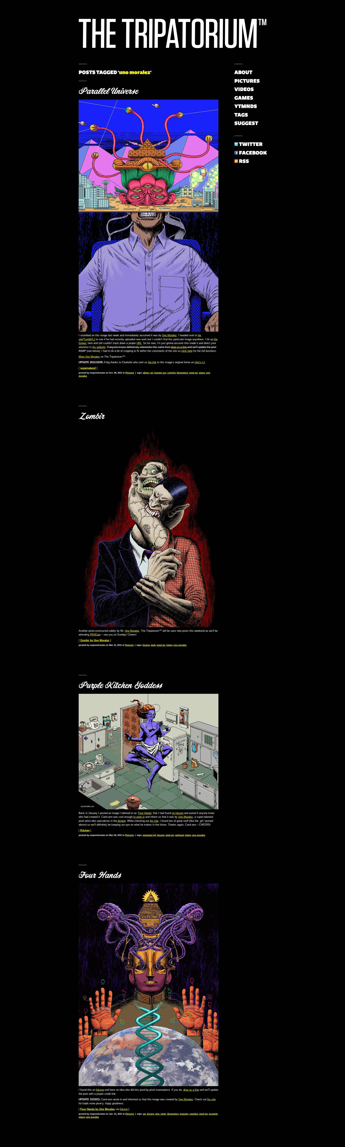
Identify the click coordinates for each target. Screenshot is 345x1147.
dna (157, 1114)
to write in (139, 816)
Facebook (253, 153)
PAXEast (95, 634)
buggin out (160, 373)
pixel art (193, 373)
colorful (171, 373)
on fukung (177, 813)
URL (139, 343)
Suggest (246, 123)
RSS (244, 161)
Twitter (251, 144)
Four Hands (145, 813)
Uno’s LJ (200, 362)
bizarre (146, 645)
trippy (202, 373)
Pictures (129, 373)
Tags (241, 115)
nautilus (193, 1114)
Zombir (91, 416)
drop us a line (179, 347)
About (243, 72)
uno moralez (180, 645)
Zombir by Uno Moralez (94, 640)
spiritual (179, 835)
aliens (146, 373)
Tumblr (88, 339)
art (151, 373)
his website (98, 347)
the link (152, 362)
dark (153, 645)
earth (163, 1114)
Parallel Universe (108, 91)
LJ (93, 339)
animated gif (149, 835)
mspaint (184, 1114)
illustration (182, 373)
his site (154, 820)
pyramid (213, 1114)
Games (243, 98)
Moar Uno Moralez (89, 356)
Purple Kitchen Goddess (120, 685)
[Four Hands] (148, 1085)
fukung (100, 1089)
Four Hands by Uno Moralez (97, 1109)
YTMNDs (245, 106)
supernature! (88, 368)
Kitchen (85, 830)
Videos (244, 89)
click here (186, 350)
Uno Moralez (169, 335)
